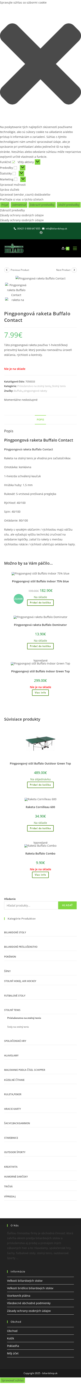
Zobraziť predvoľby (42, 205)
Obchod (12, 1331)
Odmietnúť (19, 205)
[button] (40, 64)
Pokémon (10, 956)
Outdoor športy (14, 1152)
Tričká (8, 1186)
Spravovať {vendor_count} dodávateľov (25, 194)
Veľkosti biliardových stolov (24, 1280)
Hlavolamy (11, 1055)
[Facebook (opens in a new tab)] (40, 232)
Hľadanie (10, 899)
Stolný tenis (59, 386)
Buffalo (18, 391)
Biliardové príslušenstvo (20, 946)
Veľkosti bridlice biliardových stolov (30, 1288)
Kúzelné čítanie (14, 1080)
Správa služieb (9, 189)
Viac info (40, 692)
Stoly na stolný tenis (18, 1026)
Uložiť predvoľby (68, 205)
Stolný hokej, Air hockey (20, 981)
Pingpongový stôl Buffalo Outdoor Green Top (40, 763)
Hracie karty (12, 1109)
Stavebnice (11, 1138)
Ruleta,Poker (12, 1094)
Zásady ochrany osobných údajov (22, 215)
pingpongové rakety (35, 391)
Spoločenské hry (15, 1041)
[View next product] (74, 270)
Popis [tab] (40, 419)
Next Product (63, 270)
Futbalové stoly (14, 995)
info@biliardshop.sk (56, 228)
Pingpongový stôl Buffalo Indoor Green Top (40, 671)
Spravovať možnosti (13, 185)
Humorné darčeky (16, 1176)
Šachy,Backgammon (17, 1123)
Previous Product (20, 270)
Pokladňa (13, 1346)
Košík (10, 1338)
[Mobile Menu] (73, 248)
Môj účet (12, 1353)
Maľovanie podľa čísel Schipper (24, 1070)
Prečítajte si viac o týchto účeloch (21, 199)
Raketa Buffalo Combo (40, 853)
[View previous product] (7, 270)
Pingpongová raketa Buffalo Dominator (40, 625)
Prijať (4, 205)
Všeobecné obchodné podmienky (29, 1303)
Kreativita (10, 1166)
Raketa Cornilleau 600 (40, 807)
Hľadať (67, 905)
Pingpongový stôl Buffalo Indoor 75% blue (40, 581)
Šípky (7, 971)
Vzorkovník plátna (18, 1295)
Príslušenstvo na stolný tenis (34, 386)
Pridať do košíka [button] (40, 602)
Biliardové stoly (15, 932)
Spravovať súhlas (12, 1380)
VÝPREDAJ (10, 1196)
